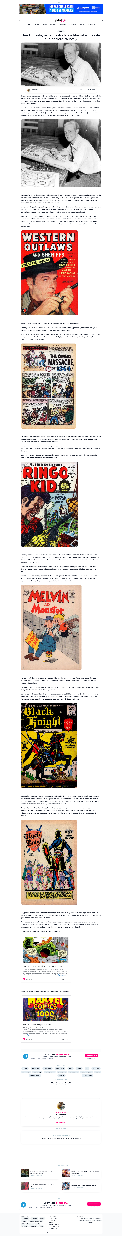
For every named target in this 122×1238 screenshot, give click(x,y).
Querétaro (30, 1223)
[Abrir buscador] (102, 20)
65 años (25, 1068)
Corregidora (25, 1218)
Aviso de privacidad (54, 1224)
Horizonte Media (74, 1232)
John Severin (62, 1072)
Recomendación (35, 1075)
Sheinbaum (33, 1226)
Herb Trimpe (26, 1072)
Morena (24, 1221)
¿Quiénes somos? (54, 1218)
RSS (94, 1220)
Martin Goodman (87, 1072)
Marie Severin (74, 1072)
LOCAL (28, 24)
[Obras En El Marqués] (61, 13)
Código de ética (53, 1228)
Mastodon (99, 1220)
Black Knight (60, 1068)
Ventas (51, 1222)
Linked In (82, 1220)
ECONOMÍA (53, 24)
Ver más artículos (61, 1122)
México (42, 1218)
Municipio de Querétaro (35, 1221)
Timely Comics (87, 1075)
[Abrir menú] (20, 20)
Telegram (92, 1218)
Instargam (98, 1218)
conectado (58, 1138)
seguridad (24, 1226)
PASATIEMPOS (72, 24)
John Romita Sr (49, 1072)
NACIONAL (37, 24)
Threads (90, 1222)
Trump (41, 1226)
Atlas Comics (47, 1068)
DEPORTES (82, 24)
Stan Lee (61, 1075)
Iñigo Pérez (35, 89)
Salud (37, 1223)
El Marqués (34, 1218)
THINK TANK (91, 24)
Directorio (52, 1220)
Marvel (98, 1072)
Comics (61, 31)
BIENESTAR (63, 24)
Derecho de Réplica (54, 1226)
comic (70, 1068)
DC (87, 1068)
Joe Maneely (37, 1072)
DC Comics (96, 1068)
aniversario (35, 1068)
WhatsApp (88, 1220)
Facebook (83, 1218)
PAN (23, 1223)
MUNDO (45, 24)
